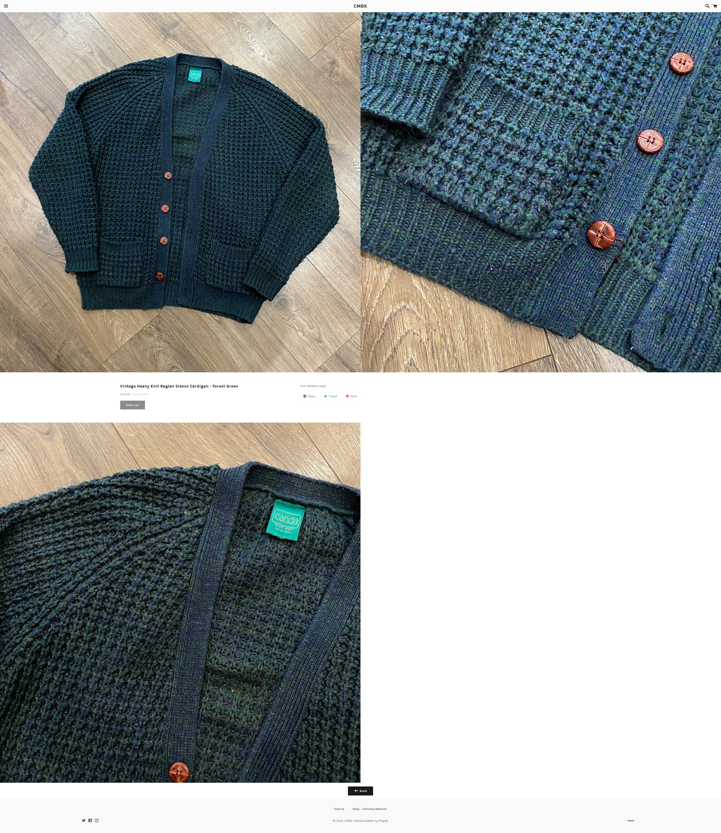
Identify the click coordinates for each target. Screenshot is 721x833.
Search (339, 809)
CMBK (360, 6)
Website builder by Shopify (371, 820)
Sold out (132, 405)
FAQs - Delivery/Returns (370, 809)
